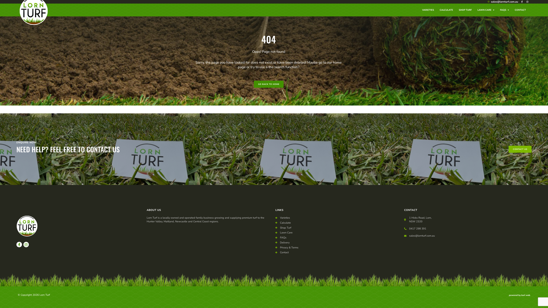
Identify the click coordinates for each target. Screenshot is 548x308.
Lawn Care (484, 10)
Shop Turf (465, 10)
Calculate (446, 10)
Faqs (503, 10)
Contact (520, 10)
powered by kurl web (519, 295)
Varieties (428, 10)
